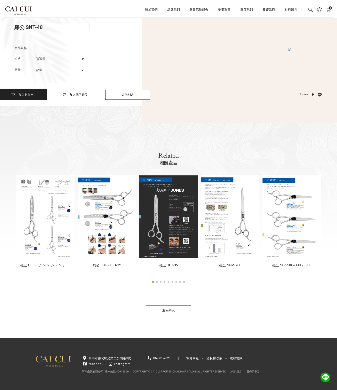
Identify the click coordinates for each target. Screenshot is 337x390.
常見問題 (192, 358)
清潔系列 (246, 9)
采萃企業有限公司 (19, 10)
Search (310, 10)
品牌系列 (173, 9)
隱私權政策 (214, 358)
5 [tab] (168, 282)
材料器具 (291, 9)
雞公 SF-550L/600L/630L (291, 265)
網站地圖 (236, 358)
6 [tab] (172, 282)
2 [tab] (157, 282)
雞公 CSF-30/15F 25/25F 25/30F (45, 265)
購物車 (330, 8)
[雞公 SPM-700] (230, 216)
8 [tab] (180, 282)
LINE (320, 94)
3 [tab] (161, 282)
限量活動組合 (199, 9)
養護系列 (269, 9)
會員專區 (319, 10)
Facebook (313, 94)
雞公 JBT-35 (168, 265)
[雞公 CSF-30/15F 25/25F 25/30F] (45, 216)
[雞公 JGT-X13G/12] (107, 216)
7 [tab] (176, 282)
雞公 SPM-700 (230, 265)
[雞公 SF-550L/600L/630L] (292, 216)
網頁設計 (237, 371)
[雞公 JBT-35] (168, 216)
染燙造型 (224, 9)
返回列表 (127, 95)
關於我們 (151, 9)
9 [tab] (184, 282)
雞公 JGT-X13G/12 (107, 265)
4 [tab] (165, 282)
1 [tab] (153, 282)
